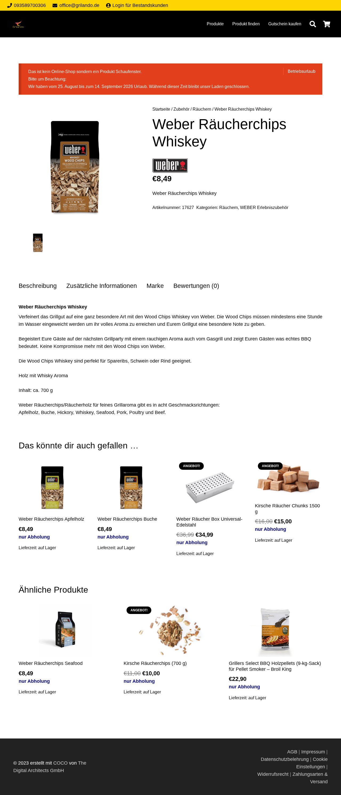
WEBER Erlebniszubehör (264, 207)
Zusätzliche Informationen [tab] (101, 286)
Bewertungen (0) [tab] (196, 286)
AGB (293, 751)
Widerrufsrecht (273, 774)
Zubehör (181, 109)
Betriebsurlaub (301, 71)
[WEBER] (170, 166)
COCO (60, 763)
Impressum (313, 751)
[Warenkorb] (327, 24)
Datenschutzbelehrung (285, 759)
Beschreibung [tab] (38, 286)
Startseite (161, 109)
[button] (313, 24)
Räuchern (202, 109)
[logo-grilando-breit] (15, 24)
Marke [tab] (155, 286)
